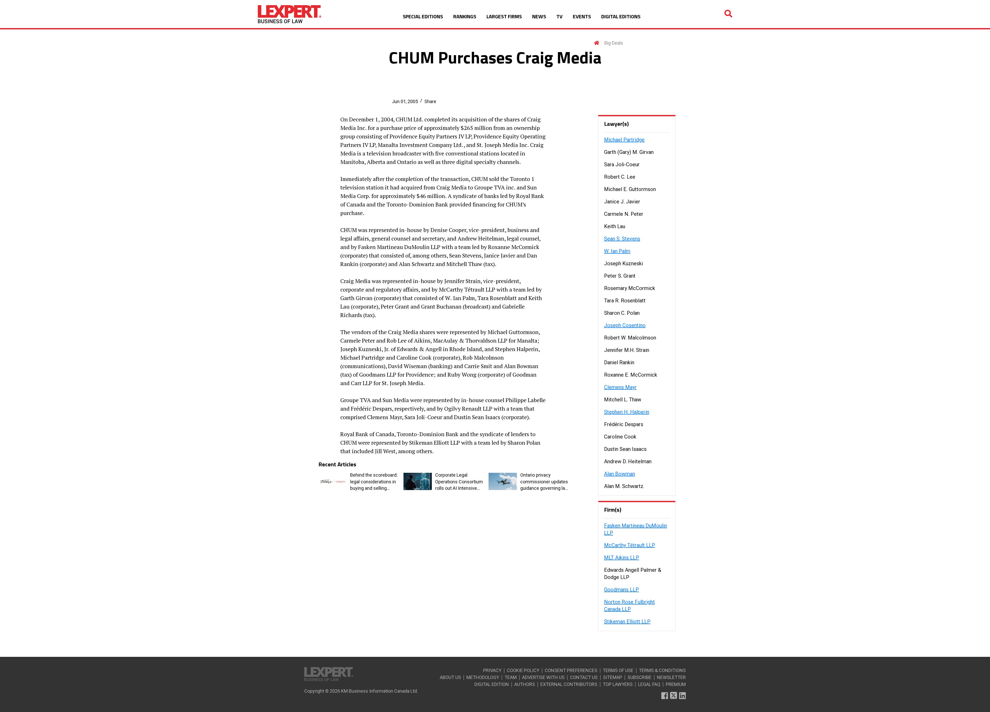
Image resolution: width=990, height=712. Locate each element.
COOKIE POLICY (523, 670)
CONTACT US (584, 677)
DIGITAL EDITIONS (620, 16)
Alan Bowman (619, 474)
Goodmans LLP (621, 589)
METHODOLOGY (482, 677)
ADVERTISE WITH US (543, 677)
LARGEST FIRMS (504, 16)
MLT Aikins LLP (621, 557)
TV (559, 16)
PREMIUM (676, 684)
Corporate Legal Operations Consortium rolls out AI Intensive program (459, 481)
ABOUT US (450, 677)
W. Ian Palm (617, 251)
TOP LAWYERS (618, 684)
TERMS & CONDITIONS (662, 670)
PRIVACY (492, 670)
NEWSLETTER (671, 677)
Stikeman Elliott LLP (627, 621)
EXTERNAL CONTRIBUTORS (568, 684)
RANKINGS (464, 16)
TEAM (511, 677)
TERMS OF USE (618, 670)
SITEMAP (612, 677)
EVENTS (582, 16)
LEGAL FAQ (649, 684)
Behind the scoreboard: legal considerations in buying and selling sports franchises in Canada (374, 481)
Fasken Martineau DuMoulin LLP (635, 529)
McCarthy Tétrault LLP (629, 545)
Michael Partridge (624, 140)
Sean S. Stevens (622, 239)
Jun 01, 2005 (405, 101)
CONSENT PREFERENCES (571, 670)
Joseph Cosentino (625, 325)
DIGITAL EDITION (491, 684)
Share (430, 101)
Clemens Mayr (620, 387)
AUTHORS (524, 684)
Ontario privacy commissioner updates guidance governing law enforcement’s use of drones (544, 481)
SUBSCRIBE (639, 677)
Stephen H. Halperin (626, 412)
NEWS (539, 16)
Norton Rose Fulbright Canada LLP (629, 605)
